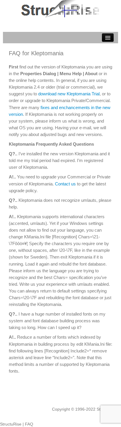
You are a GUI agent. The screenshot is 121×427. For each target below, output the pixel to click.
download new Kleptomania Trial (69, 93)
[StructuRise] (60, 8)
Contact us (65, 183)
